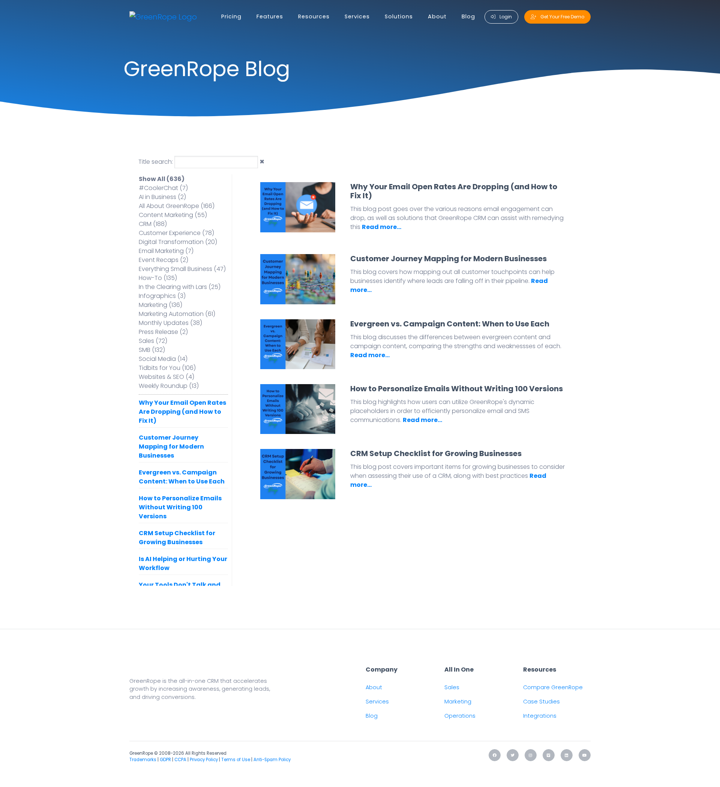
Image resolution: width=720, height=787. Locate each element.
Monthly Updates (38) (170, 323)
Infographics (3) (162, 296)
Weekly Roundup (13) (169, 386)
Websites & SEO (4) (166, 377)
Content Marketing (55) (173, 215)
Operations (460, 716)
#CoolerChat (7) (163, 188)
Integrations (539, 716)
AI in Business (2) (162, 197)
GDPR (165, 760)
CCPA (180, 760)
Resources (314, 16)
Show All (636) (161, 179)
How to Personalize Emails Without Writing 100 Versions (180, 507)
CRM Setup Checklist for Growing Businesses (177, 537)
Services (357, 16)
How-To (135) (158, 278)
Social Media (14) (163, 359)
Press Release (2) (163, 332)
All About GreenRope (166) (176, 206)
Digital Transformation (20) (178, 242)
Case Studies (541, 701)
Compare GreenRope (553, 687)
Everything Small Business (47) (182, 269)
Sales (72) (153, 341)
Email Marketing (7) (166, 251)
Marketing (457, 701)
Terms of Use (235, 760)
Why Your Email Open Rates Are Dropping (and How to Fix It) (182, 411)
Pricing (231, 16)
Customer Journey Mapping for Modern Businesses (171, 446)
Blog (468, 16)
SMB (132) (152, 350)
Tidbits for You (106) (167, 368)
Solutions (399, 16)
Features (269, 16)
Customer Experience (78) (176, 233)
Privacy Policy (204, 760)
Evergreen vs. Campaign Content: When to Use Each (182, 477)
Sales (451, 687)
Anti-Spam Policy (272, 760)
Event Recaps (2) (163, 260)
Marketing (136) (160, 305)
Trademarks (142, 760)
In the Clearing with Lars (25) (179, 287)
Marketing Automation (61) (177, 314)
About (437, 16)
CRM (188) (153, 224)
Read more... (381, 227)
